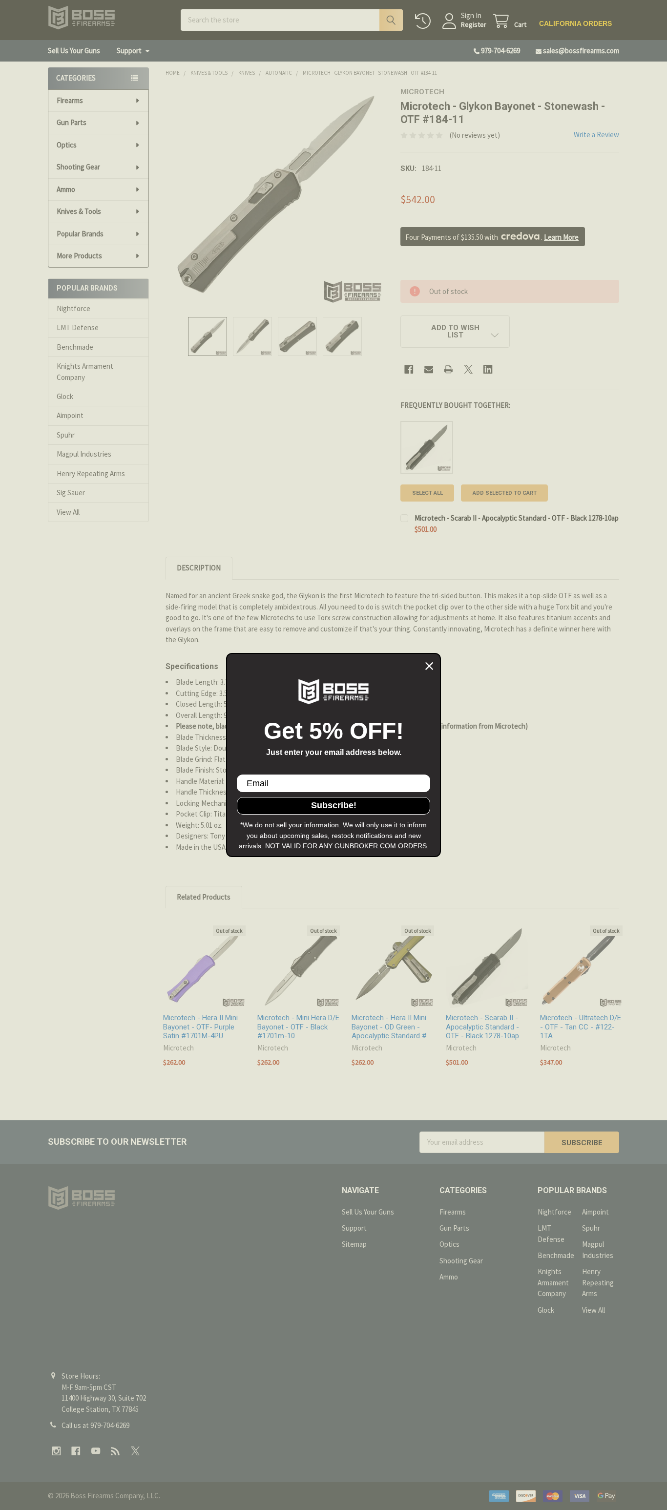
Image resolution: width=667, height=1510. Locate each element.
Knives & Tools (79, 211)
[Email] (429, 369)
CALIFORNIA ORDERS (575, 23)
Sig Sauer (71, 492)
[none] (275, 196)
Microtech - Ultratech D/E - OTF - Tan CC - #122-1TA (580, 1027)
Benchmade (75, 347)
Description (199, 567)
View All (68, 512)
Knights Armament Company (85, 371)
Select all (427, 493)
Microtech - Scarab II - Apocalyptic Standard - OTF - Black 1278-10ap (517, 518)
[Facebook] (408, 369)
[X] (468, 369)
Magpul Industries (84, 454)
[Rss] (115, 1451)
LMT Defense (78, 327)
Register (473, 25)
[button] (455, 331)
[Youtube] (95, 1451)
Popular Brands (80, 233)
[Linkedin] (488, 369)
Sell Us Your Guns (74, 50)
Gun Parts (71, 122)
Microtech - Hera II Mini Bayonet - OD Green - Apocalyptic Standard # (389, 1027)
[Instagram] (56, 1451)
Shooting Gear (78, 166)
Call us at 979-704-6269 (95, 1425)
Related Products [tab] (203, 897)
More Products (79, 255)
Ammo (66, 189)
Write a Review (596, 134)
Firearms (70, 100)
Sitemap (354, 1244)
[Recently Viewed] (425, 21)
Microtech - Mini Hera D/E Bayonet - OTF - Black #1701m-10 (298, 1027)
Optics (67, 144)
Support (129, 50)
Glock (65, 396)
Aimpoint (70, 415)
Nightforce (73, 308)
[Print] (448, 369)
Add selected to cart (505, 493)
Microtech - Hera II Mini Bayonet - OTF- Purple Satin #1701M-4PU (200, 1027)
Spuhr (66, 435)
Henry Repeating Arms (91, 473)
